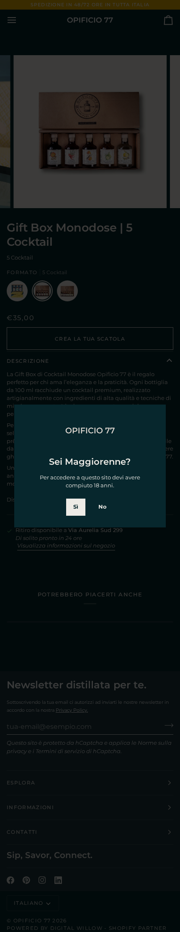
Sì (75, 507)
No (102, 507)
